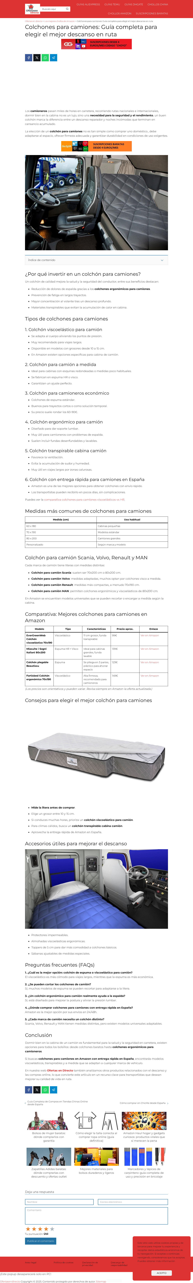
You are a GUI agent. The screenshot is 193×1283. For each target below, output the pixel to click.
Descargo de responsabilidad (119, 1264)
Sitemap (101, 1281)
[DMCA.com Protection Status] (114, 1281)
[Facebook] (28, 57)
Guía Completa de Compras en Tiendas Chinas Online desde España (57, 1103)
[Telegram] (53, 57)
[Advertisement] (96, 86)
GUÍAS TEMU (112, 4)
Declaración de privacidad (90, 1264)
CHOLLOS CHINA (158, 4)
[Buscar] (67, 8)
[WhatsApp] (45, 57)
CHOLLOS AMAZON (119, 13)
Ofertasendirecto (10, 1281)
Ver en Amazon (150, 635)
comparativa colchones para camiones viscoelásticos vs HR (84, 499)
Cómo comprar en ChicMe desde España (143, 1103)
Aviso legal (30, 1262)
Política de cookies (63, 1262)
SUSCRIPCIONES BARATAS (152, 13)
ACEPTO (161, 1273)
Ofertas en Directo (60, 1070)
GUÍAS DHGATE (134, 4)
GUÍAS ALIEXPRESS (88, 4)
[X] (37, 57)
